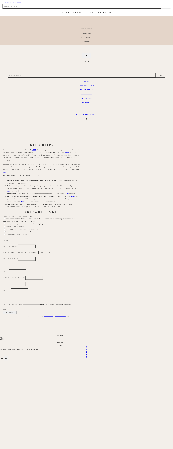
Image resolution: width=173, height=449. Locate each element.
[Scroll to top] (2, 358)
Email (4, 309)
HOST (6, 271)
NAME (6, 240)
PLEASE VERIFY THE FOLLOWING (18, 216)
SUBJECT (7, 290)
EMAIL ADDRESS (10, 246)
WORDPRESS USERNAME (14, 277)
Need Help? (86, 98)
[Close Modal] (86, 55)
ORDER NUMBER (10, 258)
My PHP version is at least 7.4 (16, 234)
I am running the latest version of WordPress (22, 229)
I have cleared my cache (14, 226)
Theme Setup (86, 90)
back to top (86, 352)
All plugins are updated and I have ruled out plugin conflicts (28, 224)
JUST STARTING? (86, 85)
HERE (34, 150)
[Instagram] (1, 339)
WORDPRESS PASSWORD (14, 284)
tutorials (86, 94)
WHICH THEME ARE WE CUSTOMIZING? (20, 252)
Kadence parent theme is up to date (19, 232)
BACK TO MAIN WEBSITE (13, 2)
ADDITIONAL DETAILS (13, 304)
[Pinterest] (3, 339)
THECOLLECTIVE (86, 13)
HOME (86, 81)
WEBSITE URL (9, 265)
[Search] (166, 6)
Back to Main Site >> (86, 114)
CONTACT (86, 102)
